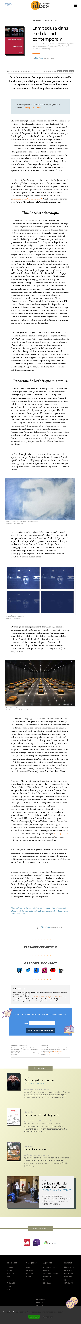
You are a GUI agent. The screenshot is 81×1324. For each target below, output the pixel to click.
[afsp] (36, 1242)
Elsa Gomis (39, 58)
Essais (28, 1267)
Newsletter (70, 1267)
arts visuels (31, 71)
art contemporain (14, 71)
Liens (45, 1280)
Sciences (10, 1289)
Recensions (30, 1270)
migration (23, 71)
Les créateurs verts (36, 1149)
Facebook (41, 1299)
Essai (27, 1077)
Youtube (41, 1303)
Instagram (69, 1280)
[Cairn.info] (50, 1242)
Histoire (9, 1286)
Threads (69, 1277)
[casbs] (27, 1242)
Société (9, 1270)
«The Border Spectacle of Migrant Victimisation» (47, 997)
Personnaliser (48, 1317)
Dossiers (29, 1277)
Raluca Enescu (32, 1121)
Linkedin (41, 1306)
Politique (10, 1267)
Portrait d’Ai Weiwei (34, 1083)
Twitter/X (69, 1283)
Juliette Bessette (32, 1155)
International (47, 20)
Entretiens (29, 1273)
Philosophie (11, 1283)
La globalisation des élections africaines (55, 1185)
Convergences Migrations (33, 108)
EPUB (65, 71)
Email (26, 1023)
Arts (56, 20)
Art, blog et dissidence (39, 1080)
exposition (26, 199)
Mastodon (69, 1273)
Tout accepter (34, 1317)
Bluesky (69, 1270)
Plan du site (47, 1283)
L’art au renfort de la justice (42, 1115)
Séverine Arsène (32, 1089)
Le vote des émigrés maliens (56, 1189)
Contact (46, 1270)
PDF (59, 71)
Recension (37, 20)
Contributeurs (48, 1277)
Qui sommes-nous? (50, 1267)
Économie (10, 1273)
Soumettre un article (50, 1273)
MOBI (71, 71)
